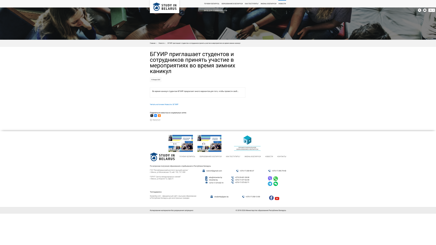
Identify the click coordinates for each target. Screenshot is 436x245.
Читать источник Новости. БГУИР (164, 104)
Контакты (281, 157)
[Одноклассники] (159, 115)
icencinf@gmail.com (214, 171)
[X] (151, 115)
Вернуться (156, 120)
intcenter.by (213, 180)
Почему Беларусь (211, 4)
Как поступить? (252, 4)
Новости (282, 4)
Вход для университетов (215, 11)
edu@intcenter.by (215, 177)
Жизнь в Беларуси (268, 4)
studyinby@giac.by (221, 197)
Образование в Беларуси (232, 4)
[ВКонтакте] (155, 115)
